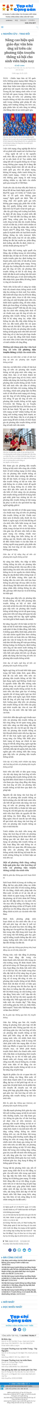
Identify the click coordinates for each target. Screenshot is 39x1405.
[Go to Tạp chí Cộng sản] (19, 8)
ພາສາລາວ (9, 20)
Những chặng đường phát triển (19, 1325)
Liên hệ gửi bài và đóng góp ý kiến (18, 1386)
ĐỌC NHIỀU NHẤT (12, 1306)
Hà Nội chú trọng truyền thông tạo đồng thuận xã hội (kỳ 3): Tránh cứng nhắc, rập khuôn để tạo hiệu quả (19, 1278)
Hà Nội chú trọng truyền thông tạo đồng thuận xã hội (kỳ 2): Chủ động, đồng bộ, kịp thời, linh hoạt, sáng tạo (19, 1285)
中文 (16, 20)
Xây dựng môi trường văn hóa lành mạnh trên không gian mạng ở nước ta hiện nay (18, 1261)
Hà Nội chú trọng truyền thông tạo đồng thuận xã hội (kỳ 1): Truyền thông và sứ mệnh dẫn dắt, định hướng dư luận (19, 1292)
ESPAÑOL (32, 20)
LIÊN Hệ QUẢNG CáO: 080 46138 (16, 1389)
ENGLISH (23, 20)
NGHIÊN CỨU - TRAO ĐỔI (16, 33)
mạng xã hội (13, 1241)
